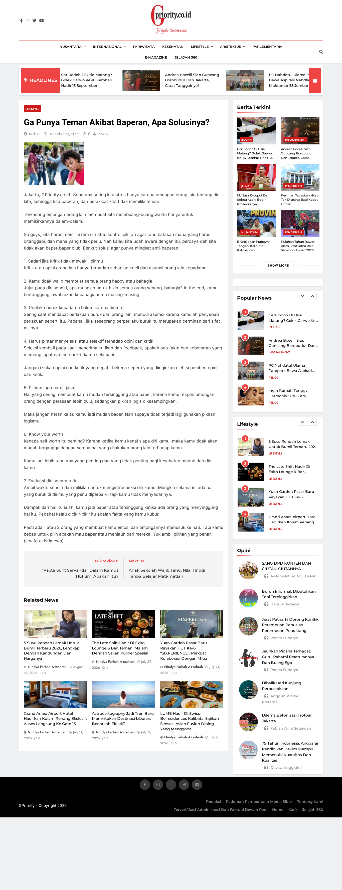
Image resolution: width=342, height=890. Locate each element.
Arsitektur (230, 47)
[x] (171, 785)
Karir (292, 809)
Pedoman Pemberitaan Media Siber (259, 801)
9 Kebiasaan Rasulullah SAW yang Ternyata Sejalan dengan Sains (290, 398)
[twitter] (34, 21)
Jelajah (246, 140)
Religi (273, 355)
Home (277, 809)
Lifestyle (200, 47)
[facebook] (21, 21)
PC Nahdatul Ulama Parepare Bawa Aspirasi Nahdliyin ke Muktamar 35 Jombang (270, 80)
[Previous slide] (302, 296)
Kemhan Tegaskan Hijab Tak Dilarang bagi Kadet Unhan (299, 199)
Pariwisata (144, 47)
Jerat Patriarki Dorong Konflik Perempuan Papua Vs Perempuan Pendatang (290, 625)
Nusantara (71, 47)
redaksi (35, 133)
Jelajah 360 (186, 57)
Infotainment (295, 140)
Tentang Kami (310, 801)
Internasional (107, 47)
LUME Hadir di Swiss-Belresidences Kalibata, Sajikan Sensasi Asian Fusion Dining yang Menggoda (189, 721)
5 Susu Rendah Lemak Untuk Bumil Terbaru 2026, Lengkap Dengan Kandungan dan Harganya (51, 650)
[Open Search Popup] (321, 52)
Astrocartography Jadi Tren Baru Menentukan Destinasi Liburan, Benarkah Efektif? (123, 718)
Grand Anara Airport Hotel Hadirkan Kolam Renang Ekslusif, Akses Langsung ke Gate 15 (55, 718)
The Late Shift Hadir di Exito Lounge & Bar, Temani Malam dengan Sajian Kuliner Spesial (120, 647)
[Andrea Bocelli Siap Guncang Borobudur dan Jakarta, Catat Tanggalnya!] (115, 80)
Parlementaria (267, 47)
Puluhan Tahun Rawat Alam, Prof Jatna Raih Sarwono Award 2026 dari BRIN (297, 248)
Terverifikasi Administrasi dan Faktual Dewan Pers (220, 809)
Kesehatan (173, 47)
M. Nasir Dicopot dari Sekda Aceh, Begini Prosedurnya (253, 199)
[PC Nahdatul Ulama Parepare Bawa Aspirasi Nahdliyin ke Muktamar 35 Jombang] (219, 80)
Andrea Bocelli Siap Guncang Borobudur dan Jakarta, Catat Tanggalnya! (166, 80)
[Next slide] (312, 296)
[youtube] (41, 21)
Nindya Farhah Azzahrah (47, 666)
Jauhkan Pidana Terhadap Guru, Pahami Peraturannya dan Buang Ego (288, 657)
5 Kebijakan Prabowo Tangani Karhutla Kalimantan (253, 246)
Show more (278, 265)
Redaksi (213, 801)
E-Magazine (156, 57)
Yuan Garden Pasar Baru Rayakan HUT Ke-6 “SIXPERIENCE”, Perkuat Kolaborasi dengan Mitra (183, 650)
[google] (184, 785)
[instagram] (27, 21)
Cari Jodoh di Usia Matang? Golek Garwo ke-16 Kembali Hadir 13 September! (60, 80)
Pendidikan (293, 186)
